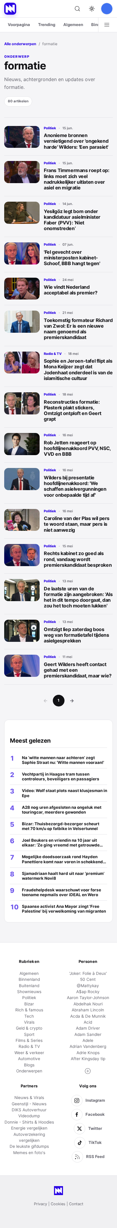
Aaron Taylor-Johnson (88, 997)
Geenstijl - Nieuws (29, 1103)
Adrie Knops (88, 1052)
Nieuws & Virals (29, 1097)
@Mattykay (88, 985)
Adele (87, 1040)
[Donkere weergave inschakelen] (91, 8)
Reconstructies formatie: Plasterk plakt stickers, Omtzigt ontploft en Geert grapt (72, 410)
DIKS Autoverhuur (29, 1109)
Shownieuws (29, 991)
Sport (29, 1034)
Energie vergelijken (29, 1128)
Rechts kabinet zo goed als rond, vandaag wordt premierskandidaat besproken (78, 559)
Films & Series (29, 1040)
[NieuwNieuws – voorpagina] (10, 8)
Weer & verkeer (29, 1052)
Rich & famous (29, 1009)
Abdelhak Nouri (88, 1003)
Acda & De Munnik (88, 1016)
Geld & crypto (29, 1028)
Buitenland (29, 985)
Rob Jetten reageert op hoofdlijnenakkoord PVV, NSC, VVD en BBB (77, 448)
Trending (46, 24)
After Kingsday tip (88, 1058)
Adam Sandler (87, 1034)
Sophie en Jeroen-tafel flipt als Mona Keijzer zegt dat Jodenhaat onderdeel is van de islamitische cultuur (78, 369)
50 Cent (88, 979)
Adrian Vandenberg (88, 1046)
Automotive (29, 1058)
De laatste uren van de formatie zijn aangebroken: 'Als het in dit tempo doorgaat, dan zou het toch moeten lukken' (78, 597)
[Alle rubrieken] (107, 25)
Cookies (58, 1204)
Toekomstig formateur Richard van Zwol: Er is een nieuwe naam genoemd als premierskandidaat (78, 329)
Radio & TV (53, 354)
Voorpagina (19, 24)
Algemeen (73, 24)
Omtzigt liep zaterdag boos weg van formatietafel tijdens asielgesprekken (76, 635)
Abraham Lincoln (88, 1009)
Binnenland (29, 979)
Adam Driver (88, 1028)
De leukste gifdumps (29, 1146)
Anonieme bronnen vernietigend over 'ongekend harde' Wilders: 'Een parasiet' (76, 141)
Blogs (29, 1065)
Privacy (40, 1204)
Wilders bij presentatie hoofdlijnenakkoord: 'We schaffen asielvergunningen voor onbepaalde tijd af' (75, 486)
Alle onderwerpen (20, 44)
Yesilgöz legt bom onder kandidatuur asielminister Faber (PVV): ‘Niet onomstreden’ (72, 220)
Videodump (29, 1115)
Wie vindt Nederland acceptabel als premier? (71, 290)
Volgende (72, 700)
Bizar (29, 1003)
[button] (88, 1071)
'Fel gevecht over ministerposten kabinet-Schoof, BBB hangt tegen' (72, 257)
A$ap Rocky (88, 991)
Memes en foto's (29, 1152)
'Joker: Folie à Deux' (88, 973)
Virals (29, 1022)
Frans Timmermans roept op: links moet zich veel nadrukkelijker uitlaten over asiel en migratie (77, 179)
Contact (76, 1204)
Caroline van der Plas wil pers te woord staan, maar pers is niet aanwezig (77, 524)
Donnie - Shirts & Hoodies (29, 1122)
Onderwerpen (29, 1071)
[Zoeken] (77, 8)
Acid (88, 1022)
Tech (29, 1016)
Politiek (50, 128)
